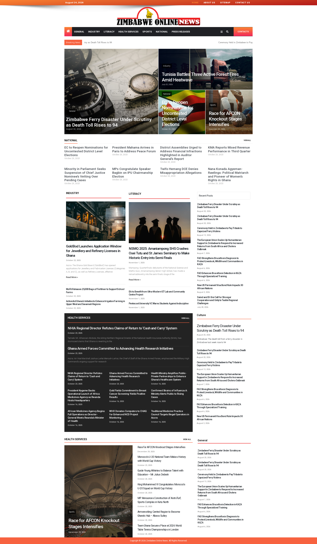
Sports (147, 31)
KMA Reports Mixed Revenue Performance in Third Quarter (229, 149)
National (162, 31)
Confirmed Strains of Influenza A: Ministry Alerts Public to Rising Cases (169, 394)
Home (195, 2)
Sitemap (225, 2)
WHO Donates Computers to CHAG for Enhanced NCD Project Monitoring (128, 414)
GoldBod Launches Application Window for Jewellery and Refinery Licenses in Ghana (94, 250)
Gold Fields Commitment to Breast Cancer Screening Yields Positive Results (127, 394)
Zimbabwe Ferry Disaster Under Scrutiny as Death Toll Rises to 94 (109, 122)
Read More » (72, 277)
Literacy (109, 31)
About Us (209, 2)
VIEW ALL (247, 140)
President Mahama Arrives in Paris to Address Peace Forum (134, 149)
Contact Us (242, 2)
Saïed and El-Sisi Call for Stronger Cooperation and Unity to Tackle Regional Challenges (217, 300)
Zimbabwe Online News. (157, 541)
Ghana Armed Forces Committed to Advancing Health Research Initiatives (120, 348)
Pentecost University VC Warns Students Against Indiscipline (158, 303)
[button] (227, 32)
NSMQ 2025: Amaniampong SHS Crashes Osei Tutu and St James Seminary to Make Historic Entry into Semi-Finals (159, 253)
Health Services (128, 31)
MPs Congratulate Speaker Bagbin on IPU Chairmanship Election (132, 172)
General (79, 31)
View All (185, 318)
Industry (94, 31)
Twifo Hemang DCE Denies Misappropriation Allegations (181, 171)
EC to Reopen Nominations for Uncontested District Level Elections (177, 113)
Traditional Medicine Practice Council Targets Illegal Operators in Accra (170, 414)
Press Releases (181, 31)
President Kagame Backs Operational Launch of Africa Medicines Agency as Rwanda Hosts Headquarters (84, 395)
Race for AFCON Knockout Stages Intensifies (225, 119)
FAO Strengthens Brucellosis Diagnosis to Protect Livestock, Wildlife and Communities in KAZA (220, 261)
